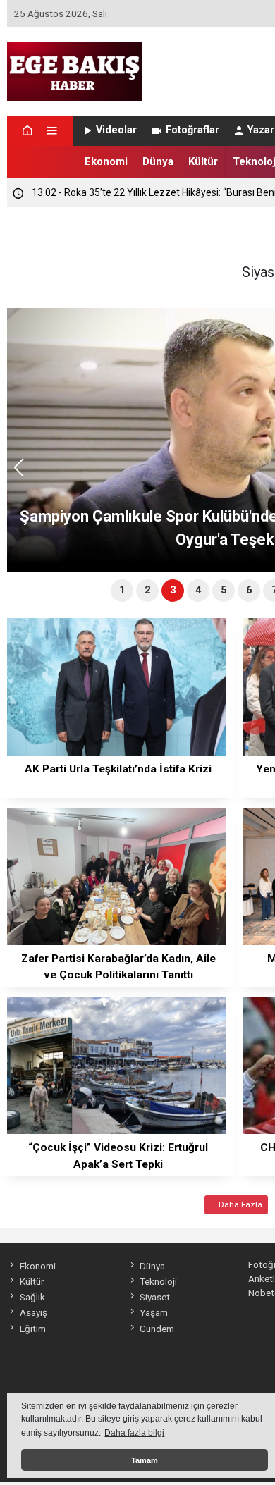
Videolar (116, 130)
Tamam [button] (144, 1460)
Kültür (203, 161)
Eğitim (32, 1328)
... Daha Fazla (236, 1204)
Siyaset (155, 1296)
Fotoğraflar (192, 130)
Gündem (157, 1328)
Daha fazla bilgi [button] (134, 1433)
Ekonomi (106, 161)
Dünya (157, 161)
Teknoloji (158, 1281)
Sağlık (32, 1296)
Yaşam (154, 1312)
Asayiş (33, 1312)
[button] (23, 473)
